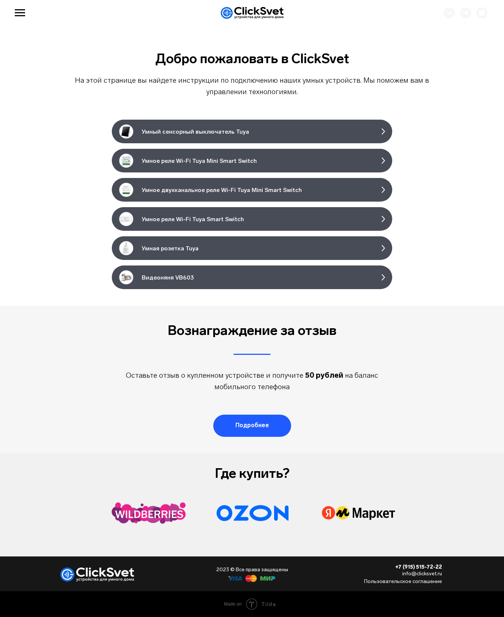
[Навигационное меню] (20, 13)
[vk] (449, 16)
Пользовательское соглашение (403, 581)
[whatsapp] (481, 16)
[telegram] (465, 16)
